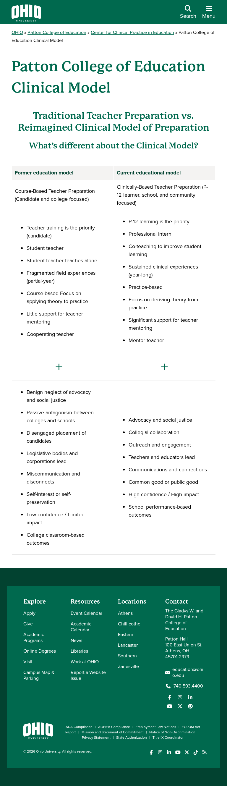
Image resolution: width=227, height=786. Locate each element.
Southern (127, 655)
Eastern (125, 634)
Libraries (79, 651)
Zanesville (128, 666)
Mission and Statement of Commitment (113, 732)
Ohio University (48, 751)
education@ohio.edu (187, 672)
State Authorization (131, 737)
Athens (125, 613)
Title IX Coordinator (168, 737)
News (76, 640)
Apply (29, 613)
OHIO (17, 32)
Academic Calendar (81, 626)
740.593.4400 (188, 686)
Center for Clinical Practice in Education (132, 32)
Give (28, 623)
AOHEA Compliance (114, 727)
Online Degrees (39, 651)
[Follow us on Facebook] (169, 697)
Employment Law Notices (156, 727)
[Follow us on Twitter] (180, 706)
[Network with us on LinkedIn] (190, 697)
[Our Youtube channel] (169, 706)
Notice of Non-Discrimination (172, 732)
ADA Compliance (79, 727)
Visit (28, 661)
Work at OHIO (85, 661)
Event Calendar (86, 613)
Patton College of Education (56, 32)
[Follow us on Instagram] (180, 697)
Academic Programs (33, 637)
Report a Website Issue (88, 675)
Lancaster (128, 645)
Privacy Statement (96, 737)
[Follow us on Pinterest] (190, 706)
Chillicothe (129, 623)
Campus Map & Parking (38, 675)
